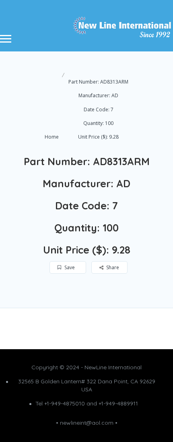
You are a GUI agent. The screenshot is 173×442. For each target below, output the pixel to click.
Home (52, 136)
